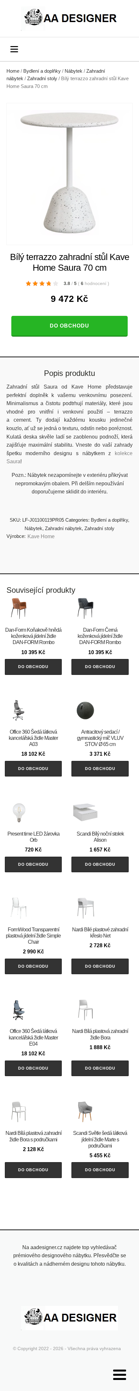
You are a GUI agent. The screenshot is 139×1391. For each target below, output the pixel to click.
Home (12, 71)
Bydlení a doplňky (42, 71)
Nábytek (73, 71)
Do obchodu (69, 326)
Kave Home (41, 536)
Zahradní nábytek (63, 528)
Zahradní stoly (42, 78)
